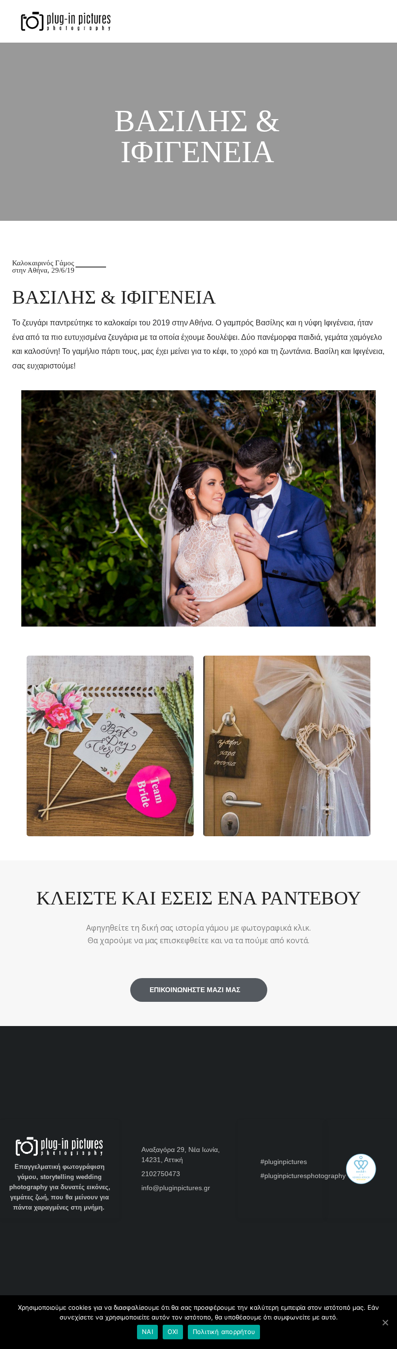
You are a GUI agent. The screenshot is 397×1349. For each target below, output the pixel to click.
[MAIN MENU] (375, 21)
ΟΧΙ (173, 1331)
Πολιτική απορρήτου (224, 1331)
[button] (17, 733)
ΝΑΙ (147, 1331)
